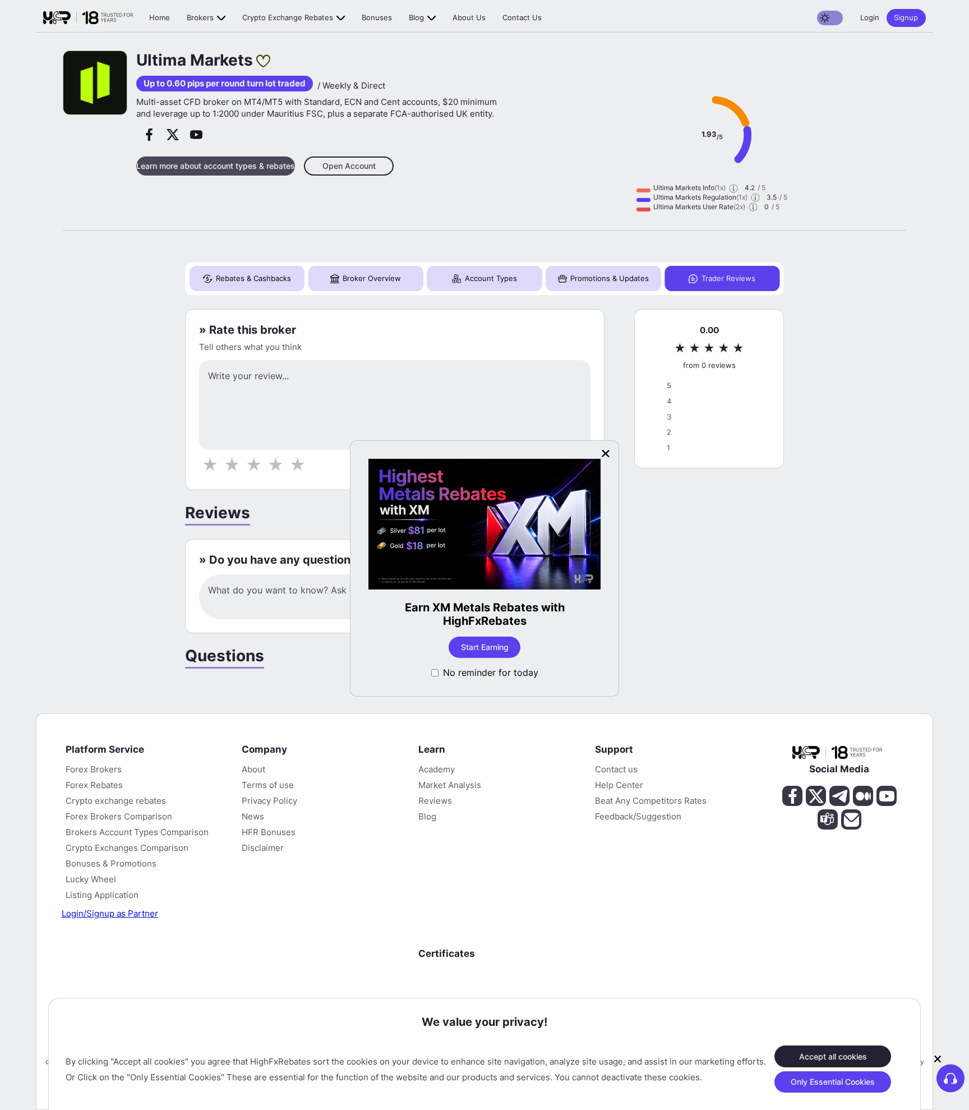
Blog (416, 17)
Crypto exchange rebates (287, 17)
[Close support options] (937, 1059)
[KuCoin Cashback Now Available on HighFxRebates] (514, 525)
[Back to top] (18, 1047)
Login (869, 17)
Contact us (522, 17)
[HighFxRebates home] (88, 18)
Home (159, 17)
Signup (906, 17)
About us (469, 17)
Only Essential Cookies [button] (833, 1081)
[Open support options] (950, 1078)
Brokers (200, 17)
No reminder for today (490, 672)
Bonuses (377, 17)
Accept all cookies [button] (833, 1056)
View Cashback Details (514, 647)
